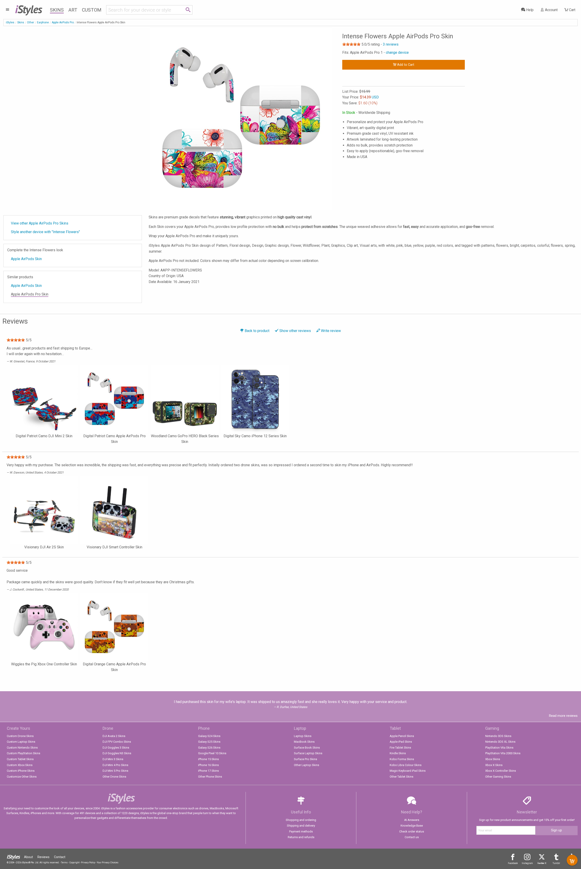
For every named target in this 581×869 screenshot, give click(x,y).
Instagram (527, 863)
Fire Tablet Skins (400, 747)
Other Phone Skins (210, 776)
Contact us (412, 837)
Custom (91, 10)
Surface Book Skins (307, 747)
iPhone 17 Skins (208, 770)
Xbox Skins (492, 759)
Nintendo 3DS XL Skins (500, 741)
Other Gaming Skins (498, 776)
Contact (59, 857)
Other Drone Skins (114, 776)
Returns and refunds (301, 837)
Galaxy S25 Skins (209, 741)
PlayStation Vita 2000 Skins (502, 753)
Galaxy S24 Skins (209, 736)
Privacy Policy (88, 862)
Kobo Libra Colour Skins (405, 765)
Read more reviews (563, 716)
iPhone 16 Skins (208, 765)
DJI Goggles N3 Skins (117, 753)
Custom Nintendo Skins (22, 747)
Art (72, 10)
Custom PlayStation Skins (23, 753)
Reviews (43, 857)
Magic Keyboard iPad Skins (408, 770)
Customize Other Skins (22, 776)
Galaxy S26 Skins (209, 747)
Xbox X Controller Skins (500, 770)
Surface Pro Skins (305, 759)
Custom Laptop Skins (21, 741)
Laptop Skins (302, 736)
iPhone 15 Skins (208, 759)
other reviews (295, 331)
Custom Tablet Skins (20, 759)
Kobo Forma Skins (402, 759)
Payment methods (301, 831)
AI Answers (411, 820)
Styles (28, 9)
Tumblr (556, 863)
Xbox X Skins (493, 765)
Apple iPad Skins (401, 741)
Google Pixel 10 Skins (212, 753)
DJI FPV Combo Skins (117, 741)
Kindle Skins (398, 753)
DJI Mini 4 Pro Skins (115, 765)
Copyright (74, 862)
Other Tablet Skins (401, 776)
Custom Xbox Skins (19, 765)
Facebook (513, 863)
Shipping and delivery (301, 825)
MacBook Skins (304, 741)
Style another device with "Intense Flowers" (45, 232)
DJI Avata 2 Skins (114, 736)
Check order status (411, 831)
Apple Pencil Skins (402, 736)
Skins (57, 10)
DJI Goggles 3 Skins (116, 747)
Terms (64, 862)
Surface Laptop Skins (308, 753)
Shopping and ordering (301, 820)
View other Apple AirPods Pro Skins (39, 223)
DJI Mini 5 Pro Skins (115, 770)
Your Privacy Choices (107, 862)
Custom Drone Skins (20, 736)
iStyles (10, 22)
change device (397, 52)
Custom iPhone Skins (20, 770)
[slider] (351, 44)
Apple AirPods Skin (26, 259)
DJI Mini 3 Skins (113, 759)
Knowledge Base (412, 825)
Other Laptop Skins (306, 765)
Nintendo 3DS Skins (498, 736)
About (28, 857)
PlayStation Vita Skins (499, 747)
